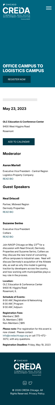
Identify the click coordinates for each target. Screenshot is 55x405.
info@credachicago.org (15, 335)
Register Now (17, 79)
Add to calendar (18, 142)
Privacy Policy (36, 393)
